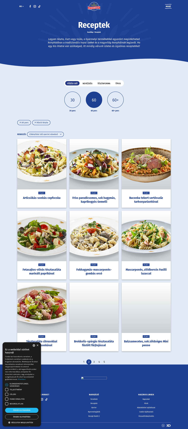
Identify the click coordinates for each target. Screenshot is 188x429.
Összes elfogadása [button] (21, 410)
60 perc (25, 122)
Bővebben (21, 379)
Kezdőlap (90, 32)
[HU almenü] (23, 6)
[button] (21, 422)
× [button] (37, 345)
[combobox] (34, 345)
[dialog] (22, 384)
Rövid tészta (42, 122)
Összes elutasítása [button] (21, 417)
